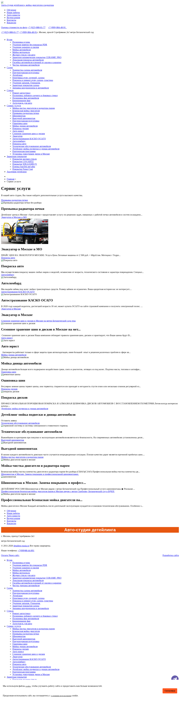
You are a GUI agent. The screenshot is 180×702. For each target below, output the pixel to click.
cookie (28, 686)
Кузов (9, 39)
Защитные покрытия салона (25, 85)
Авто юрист (18, 131)
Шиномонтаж (19, 116)
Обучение (11, 10)
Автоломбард (18, 141)
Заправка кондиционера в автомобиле (30, 88)
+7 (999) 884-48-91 (57, 27)
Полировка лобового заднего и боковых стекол (35, 95)
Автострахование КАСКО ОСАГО (29, 138)
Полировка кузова (21, 42)
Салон (10, 67)
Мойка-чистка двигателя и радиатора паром (33, 108)
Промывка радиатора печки (25, 113)
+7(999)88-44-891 (26, 550)
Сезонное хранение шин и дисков (28, 133)
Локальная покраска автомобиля (28, 60)
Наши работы (13, 12)
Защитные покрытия (17, 156)
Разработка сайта (171, 555)
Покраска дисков (20, 128)
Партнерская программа (24, 151)
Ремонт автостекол (21, 93)
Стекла (10, 90)
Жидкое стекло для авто (23, 55)
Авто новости (13, 15)
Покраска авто (19, 144)
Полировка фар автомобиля (25, 98)
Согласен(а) (170, 691)
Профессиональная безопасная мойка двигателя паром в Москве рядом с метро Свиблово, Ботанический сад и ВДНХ (57, 491)
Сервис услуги (14, 105)
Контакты (11, 20)
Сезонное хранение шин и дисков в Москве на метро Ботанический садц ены (38, 321)
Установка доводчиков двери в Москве (31, 154)
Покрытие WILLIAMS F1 (24, 164)
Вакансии (11, 22)
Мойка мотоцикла (21, 52)
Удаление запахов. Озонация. (26, 83)
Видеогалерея (13, 17)
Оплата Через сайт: (10, 555)
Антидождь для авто (22, 103)
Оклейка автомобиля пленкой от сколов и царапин (36, 62)
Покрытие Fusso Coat (22, 169)
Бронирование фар (21, 100)
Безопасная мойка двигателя (26, 110)
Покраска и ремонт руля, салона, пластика (32, 80)
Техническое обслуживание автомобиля (31, 146)
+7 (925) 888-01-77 (36, 27)
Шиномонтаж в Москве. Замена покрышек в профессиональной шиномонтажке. (40, 474)
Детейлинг (17, 75)
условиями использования (61, 696)
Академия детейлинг (17, 171)
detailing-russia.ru (21, 546)
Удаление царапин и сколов (25, 47)
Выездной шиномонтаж (23, 118)
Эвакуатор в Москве (11, 309)
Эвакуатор (17, 136)
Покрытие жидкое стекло (24, 159)
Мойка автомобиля (21, 50)
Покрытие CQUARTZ (23, 161)
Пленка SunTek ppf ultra (23, 166)
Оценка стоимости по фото (14, 27)
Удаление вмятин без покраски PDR (29, 44)
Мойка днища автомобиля (25, 126)
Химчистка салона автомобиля (27, 70)
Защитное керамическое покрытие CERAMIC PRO (36, 57)
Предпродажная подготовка (25, 72)
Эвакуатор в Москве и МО (14, 217)
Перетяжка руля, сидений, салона (28, 77)
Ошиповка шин (19, 123)
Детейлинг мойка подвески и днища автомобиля (35, 149)
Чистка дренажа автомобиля (26, 65)
